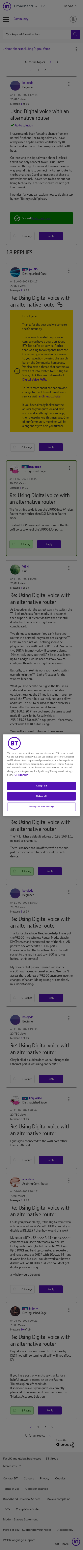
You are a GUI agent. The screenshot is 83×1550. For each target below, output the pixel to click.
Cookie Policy (21, 774)
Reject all (41, 796)
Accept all (41, 785)
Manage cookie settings (41, 806)
